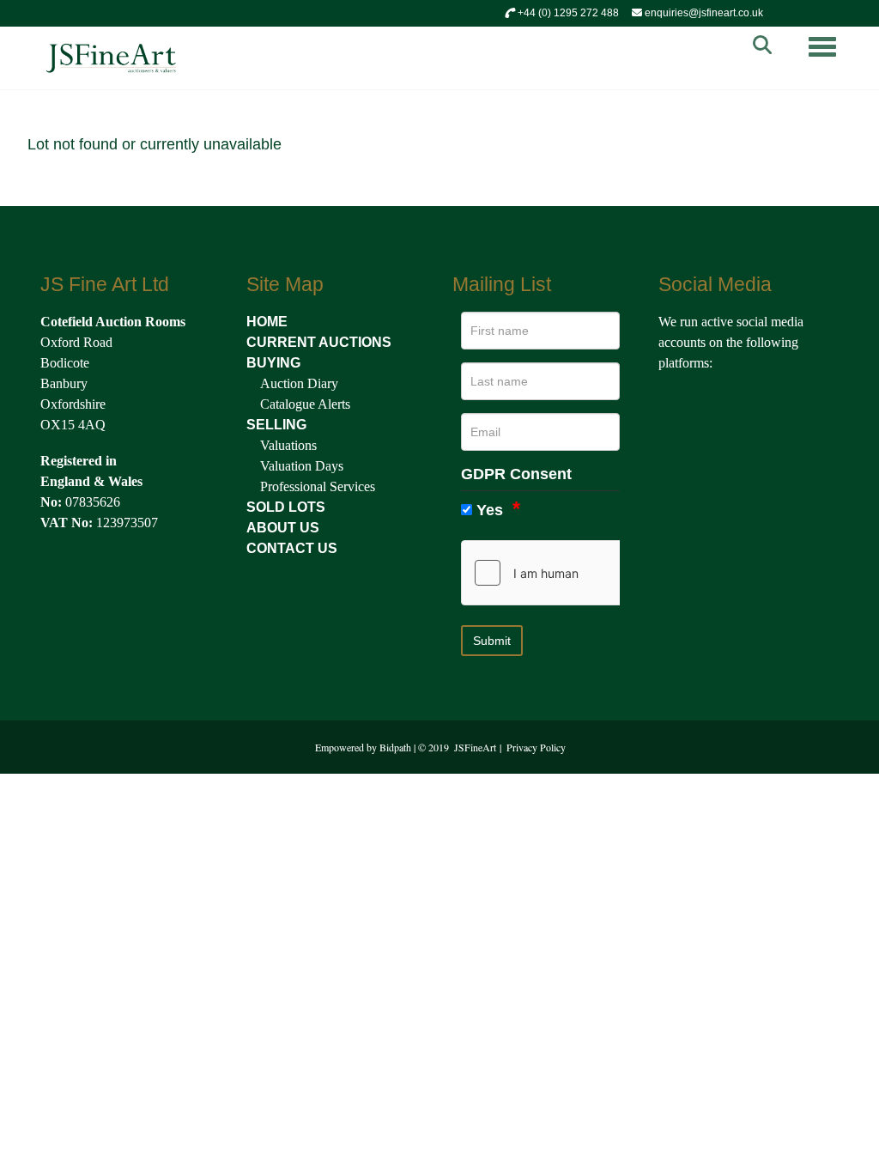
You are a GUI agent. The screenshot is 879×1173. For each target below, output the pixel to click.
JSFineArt (475, 747)
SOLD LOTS (285, 507)
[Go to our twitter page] (711, 401)
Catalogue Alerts (305, 404)
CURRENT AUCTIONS (318, 342)
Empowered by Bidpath (363, 747)
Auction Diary (299, 383)
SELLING (276, 424)
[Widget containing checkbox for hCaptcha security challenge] (590, 572)
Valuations (288, 445)
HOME (267, 321)
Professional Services (317, 486)
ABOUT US (282, 527)
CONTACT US (291, 548)
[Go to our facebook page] (674, 401)
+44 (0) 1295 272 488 (567, 13)
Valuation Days (301, 466)
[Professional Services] (258, 486)
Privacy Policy (536, 747)
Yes (489, 510)
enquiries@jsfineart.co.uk (702, 13)
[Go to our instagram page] (747, 401)
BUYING (273, 363)
